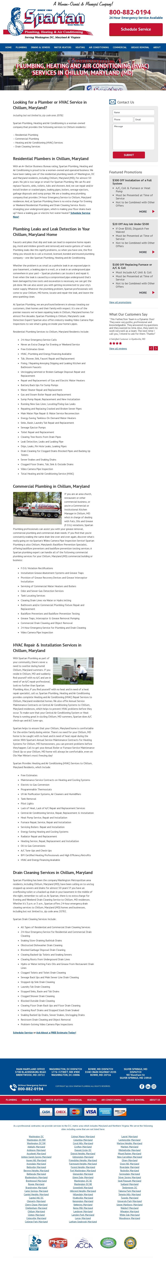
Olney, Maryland (129, 1160)
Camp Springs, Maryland (36, 1190)
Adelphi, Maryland (36, 1146)
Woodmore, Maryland (129, 1218)
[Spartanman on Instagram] (153, 1088)
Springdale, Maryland (129, 1173)
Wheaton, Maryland (129, 1211)
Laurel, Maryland (129, 1136)
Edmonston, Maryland (83, 1156)
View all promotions (120, 302)
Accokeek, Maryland (36, 1153)
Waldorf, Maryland (129, 1208)
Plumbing (21, 47)
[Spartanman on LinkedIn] (147, 1088)
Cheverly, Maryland (36, 1201)
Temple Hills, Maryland (129, 1194)
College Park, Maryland (36, 1221)
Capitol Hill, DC (36, 1197)
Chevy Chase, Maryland (36, 1204)
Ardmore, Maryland (36, 1150)
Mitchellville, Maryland (130, 1150)
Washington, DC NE (83, 1184)
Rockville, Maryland (129, 1170)
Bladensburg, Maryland (36, 1177)
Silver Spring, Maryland (129, 1177)
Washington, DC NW (36, 1139)
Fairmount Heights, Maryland (83, 1163)
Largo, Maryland (83, 1218)
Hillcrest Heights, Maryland (83, 1190)
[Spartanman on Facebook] (141, 1088)
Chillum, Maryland (36, 1211)
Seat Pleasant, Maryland (129, 1180)
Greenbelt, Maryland (83, 1187)
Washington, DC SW (36, 1143)
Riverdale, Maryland (129, 1167)
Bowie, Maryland (36, 1184)
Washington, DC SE (83, 1180)
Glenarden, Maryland (83, 1173)
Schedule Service (136, 29)
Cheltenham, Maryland (36, 1208)
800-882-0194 (130, 11)
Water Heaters (62, 47)
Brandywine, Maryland (36, 1187)
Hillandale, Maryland (83, 1194)
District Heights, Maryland (83, 1153)
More (143, 211)
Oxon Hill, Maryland (129, 1163)
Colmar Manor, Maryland (83, 1136)
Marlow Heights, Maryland (129, 1143)
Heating (80, 47)
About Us (155, 1099)
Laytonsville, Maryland (129, 1139)
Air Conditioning (99, 47)
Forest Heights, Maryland (83, 1167)
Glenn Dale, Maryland (82, 1177)
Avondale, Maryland (36, 1163)
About (157, 47)
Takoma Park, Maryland (129, 1190)
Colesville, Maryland (36, 1218)
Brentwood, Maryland (36, 1180)
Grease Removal (140, 47)
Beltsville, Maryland (36, 1167)
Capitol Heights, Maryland (36, 1194)
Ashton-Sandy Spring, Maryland (36, 1156)
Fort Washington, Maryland (83, 1170)
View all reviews (118, 348)
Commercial (120, 47)
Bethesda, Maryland (36, 1173)
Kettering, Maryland (83, 1204)
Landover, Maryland (83, 1211)
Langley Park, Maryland (83, 1214)
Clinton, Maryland (36, 1214)
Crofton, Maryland (83, 1146)
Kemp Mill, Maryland (83, 1208)
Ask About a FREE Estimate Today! (56, 1032)
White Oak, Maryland (130, 1214)
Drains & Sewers (40, 47)
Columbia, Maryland (83, 1139)
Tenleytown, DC (129, 1187)
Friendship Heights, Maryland (83, 1160)
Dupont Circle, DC (83, 1150)
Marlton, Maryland (129, 1146)
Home (8, 47)
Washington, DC (36, 1136)
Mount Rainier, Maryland (129, 1153)
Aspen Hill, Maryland (36, 1160)
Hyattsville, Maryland (83, 1197)
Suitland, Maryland (129, 1184)
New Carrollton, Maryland (129, 1156)
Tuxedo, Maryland (129, 1197)
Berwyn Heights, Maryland (36, 1170)
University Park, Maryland (129, 1201)
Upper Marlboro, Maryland (129, 1204)
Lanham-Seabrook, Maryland (83, 1221)
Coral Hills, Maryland (83, 1143)
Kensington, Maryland (83, 1201)
